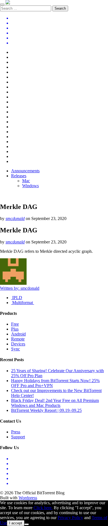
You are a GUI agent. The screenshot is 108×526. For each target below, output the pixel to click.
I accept (15, 523)
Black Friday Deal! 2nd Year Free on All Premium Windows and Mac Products (55, 403)
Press (15, 432)
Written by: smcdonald (19, 288)
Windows (30, 185)
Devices (18, 344)
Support (18, 436)
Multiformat (22, 302)
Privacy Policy (70, 517)
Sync (15, 349)
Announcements (25, 170)
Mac (26, 180)
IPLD (16, 297)
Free (15, 324)
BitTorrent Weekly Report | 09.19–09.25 (46, 410)
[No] (26, 524)
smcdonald (15, 218)
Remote (18, 339)
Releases (18, 175)
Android (18, 334)
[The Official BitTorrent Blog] (8, 3)
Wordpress (28, 497)
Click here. (43, 507)
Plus (15, 329)
